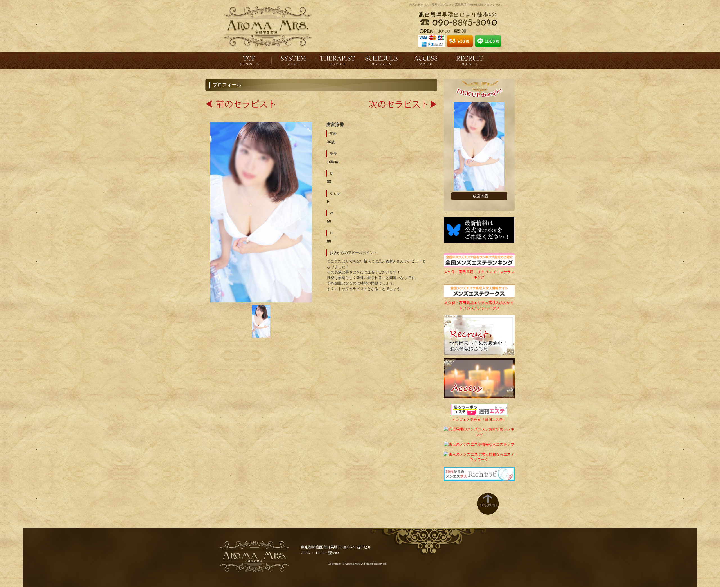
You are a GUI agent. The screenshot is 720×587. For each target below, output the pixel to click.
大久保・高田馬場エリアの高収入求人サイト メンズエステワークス (479, 305)
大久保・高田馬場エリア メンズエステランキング (479, 274)
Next (505, 154)
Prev (453, 154)
